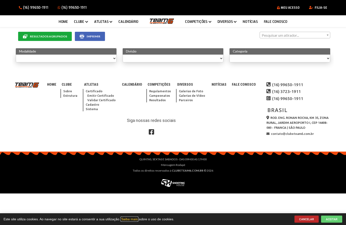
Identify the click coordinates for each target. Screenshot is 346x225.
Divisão (131, 51)
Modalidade (27, 51)
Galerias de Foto (191, 91)
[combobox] (295, 35)
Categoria (240, 51)
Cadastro (92, 104)
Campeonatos (159, 95)
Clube (79, 22)
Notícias (250, 22)
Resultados (157, 100)
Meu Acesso (290, 8)
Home (63, 22)
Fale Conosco (276, 22)
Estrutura (70, 95)
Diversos (225, 22)
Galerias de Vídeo (192, 95)
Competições (196, 22)
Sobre (67, 91)
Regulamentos (160, 91)
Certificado (94, 91)
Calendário (128, 22)
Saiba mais (129, 219)
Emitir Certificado (100, 95)
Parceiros (186, 100)
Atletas (101, 22)
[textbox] (295, 35)
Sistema (92, 109)
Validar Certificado (101, 100)
